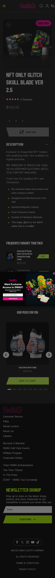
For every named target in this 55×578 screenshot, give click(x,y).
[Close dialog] (54, 273)
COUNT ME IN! (13, 298)
